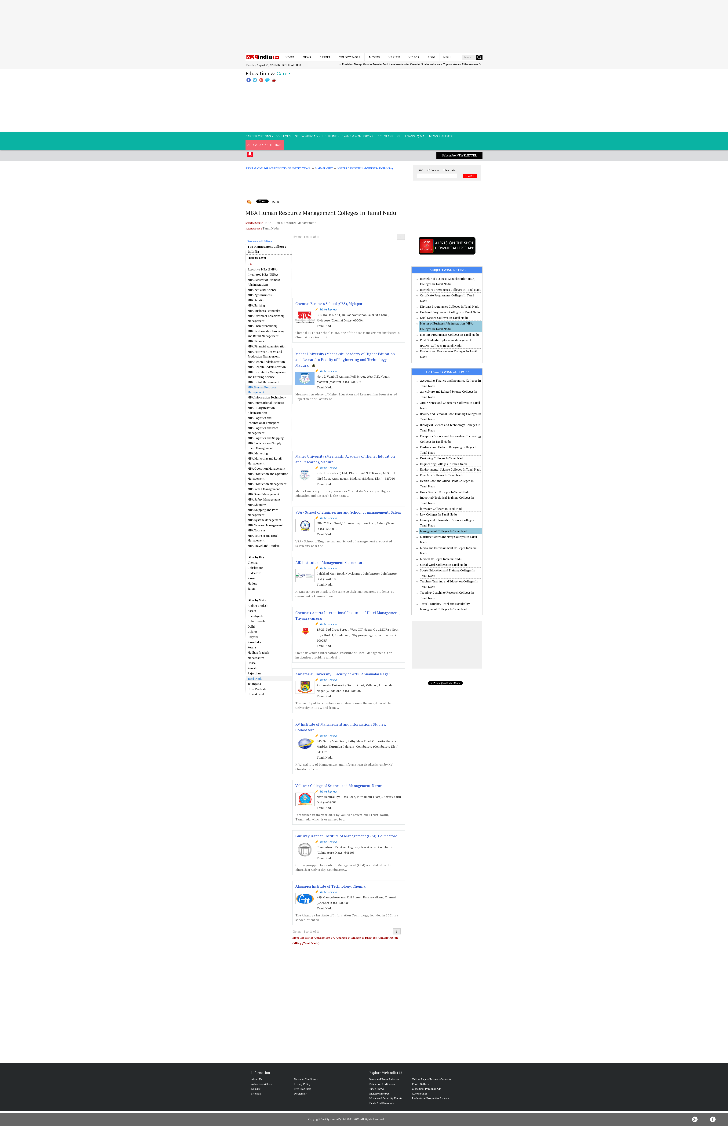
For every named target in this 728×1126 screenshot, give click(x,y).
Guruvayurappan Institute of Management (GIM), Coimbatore (346, 836)
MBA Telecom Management (265, 525)
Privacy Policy (302, 1084)
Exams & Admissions (357, 136)
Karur (251, 578)
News (307, 57)
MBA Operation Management (266, 468)
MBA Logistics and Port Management (263, 430)
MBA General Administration (266, 362)
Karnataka (254, 642)
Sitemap (256, 1093)
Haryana (253, 637)
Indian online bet (379, 1093)
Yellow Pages (349, 57)
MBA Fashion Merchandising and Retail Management (266, 333)
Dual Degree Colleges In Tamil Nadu (444, 318)
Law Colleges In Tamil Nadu (438, 514)
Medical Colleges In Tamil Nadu (440, 559)
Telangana (254, 684)
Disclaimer (300, 1093)
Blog (431, 57)
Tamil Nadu (255, 678)
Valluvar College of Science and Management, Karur (338, 785)
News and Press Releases (384, 1079)
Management (324, 168)
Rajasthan (254, 673)
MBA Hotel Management (263, 382)
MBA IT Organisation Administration (261, 410)
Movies (374, 57)
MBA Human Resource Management (262, 389)
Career (325, 57)
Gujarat (252, 631)
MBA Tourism (256, 530)
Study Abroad (306, 136)
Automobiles (419, 1093)
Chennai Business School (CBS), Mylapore (329, 303)
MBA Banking (256, 305)
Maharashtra (256, 658)
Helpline (329, 136)
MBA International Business (266, 403)
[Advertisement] (364, 26)
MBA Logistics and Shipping (266, 438)
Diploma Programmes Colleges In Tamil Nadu (449, 306)
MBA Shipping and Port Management (263, 512)
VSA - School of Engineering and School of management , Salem (348, 512)
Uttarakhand (256, 694)
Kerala (252, 647)
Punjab (252, 668)
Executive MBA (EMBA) (263, 269)
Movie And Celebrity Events (385, 1098)
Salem (251, 588)
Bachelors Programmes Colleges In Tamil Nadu (450, 290)
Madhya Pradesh (258, 652)
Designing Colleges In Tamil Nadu (442, 458)
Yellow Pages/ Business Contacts (431, 1079)
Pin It (275, 202)
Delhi (251, 626)
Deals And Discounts (381, 1103)
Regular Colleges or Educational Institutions (278, 168)
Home (290, 57)
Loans (410, 136)
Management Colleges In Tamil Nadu (444, 531)
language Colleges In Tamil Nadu (441, 509)
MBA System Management (264, 520)
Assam (252, 611)
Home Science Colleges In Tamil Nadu (444, 492)
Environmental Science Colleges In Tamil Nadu (450, 469)
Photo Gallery (420, 1084)
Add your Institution (264, 145)
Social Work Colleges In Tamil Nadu (443, 565)
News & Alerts (440, 136)
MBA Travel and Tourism (263, 546)
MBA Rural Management (263, 494)
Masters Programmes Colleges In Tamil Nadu (449, 334)
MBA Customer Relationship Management (266, 318)
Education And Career (382, 1084)
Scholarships (389, 136)
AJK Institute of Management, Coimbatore (329, 562)
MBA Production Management (267, 484)
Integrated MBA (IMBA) (263, 274)
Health (394, 57)
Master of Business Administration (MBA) (365, 168)
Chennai (253, 562)
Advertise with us (288, 65)
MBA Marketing (258, 453)
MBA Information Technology (267, 397)
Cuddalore (254, 573)
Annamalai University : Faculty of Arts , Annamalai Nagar (342, 674)
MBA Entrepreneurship (263, 326)
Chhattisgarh (256, 621)
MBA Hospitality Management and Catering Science (267, 374)
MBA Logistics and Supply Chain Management (264, 445)
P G (250, 264)
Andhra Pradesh (258, 605)
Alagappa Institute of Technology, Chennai (330, 886)
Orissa (252, 663)
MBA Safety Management (264, 499)
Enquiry (255, 1089)
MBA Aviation (256, 300)
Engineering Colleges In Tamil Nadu (443, 464)
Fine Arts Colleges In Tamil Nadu (441, 475)
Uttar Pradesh (257, 689)
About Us (256, 1079)
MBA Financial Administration (267, 346)
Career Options (258, 136)
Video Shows (376, 1089)
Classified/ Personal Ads (426, 1089)
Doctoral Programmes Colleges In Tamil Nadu (450, 312)
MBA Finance (256, 341)
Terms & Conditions (306, 1079)
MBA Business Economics (264, 311)
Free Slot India (302, 1089)
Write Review (327, 309)
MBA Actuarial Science (262, 290)
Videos (414, 57)
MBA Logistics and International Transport (263, 420)
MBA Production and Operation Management (268, 476)
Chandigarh (255, 616)
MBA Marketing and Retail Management (265, 461)
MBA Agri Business (260, 295)
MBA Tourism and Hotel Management (263, 538)
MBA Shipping (257, 505)
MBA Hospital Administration (267, 367)
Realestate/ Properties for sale (430, 1098)
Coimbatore (255, 568)
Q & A (420, 136)
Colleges (283, 136)
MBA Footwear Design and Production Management (265, 354)
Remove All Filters (259, 241)
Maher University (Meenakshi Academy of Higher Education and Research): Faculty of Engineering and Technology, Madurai (345, 359)
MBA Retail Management (264, 489)
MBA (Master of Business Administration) (264, 282)
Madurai (253, 583)
